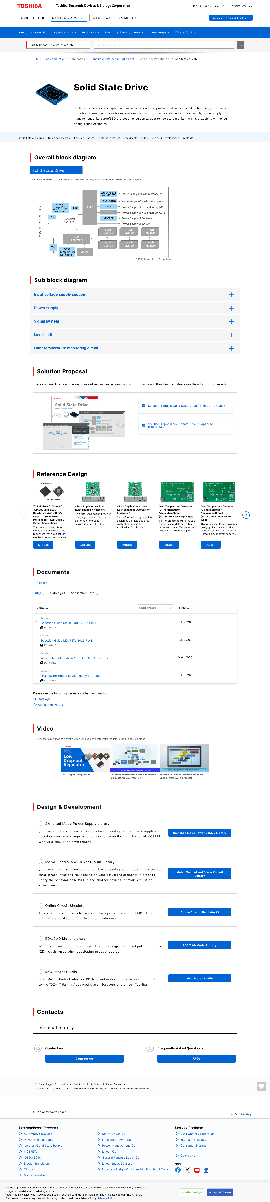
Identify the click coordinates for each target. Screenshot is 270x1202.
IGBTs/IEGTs (32, 1157)
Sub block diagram (59, 137)
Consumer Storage (193, 1145)
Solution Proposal (84, 137)
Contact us (84, 1058)
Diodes (29, 1169)
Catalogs (44, 699)
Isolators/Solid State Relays (43, 1145)
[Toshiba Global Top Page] (36, 6)
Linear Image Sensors (117, 1163)
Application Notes (50, 704)
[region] (135, 1192)
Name (40, 608)
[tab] (56, 170)
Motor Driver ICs (113, 1134)
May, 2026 (185, 657)
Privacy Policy (106, 1198)
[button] (210, 6)
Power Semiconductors (40, 1139)
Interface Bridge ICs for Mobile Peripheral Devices (137, 1169)
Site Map (245, 1114)
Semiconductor (54, 58)
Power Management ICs (118, 1145)
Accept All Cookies (220, 1192)
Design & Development (165, 137)
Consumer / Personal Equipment (112, 58)
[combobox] (164, 45)
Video (144, 137)
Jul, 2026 (184, 622)
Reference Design (109, 137)
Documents (130, 137)
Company (187, 1155)
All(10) (40, 593)
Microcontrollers (35, 1175)
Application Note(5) (84, 593)
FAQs (196, 1058)
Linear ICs (109, 1151)
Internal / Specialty (193, 1139)
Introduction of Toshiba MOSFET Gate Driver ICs (74, 658)
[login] (261, 1086)
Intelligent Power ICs (116, 1139)
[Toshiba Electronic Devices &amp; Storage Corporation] (93, 6)
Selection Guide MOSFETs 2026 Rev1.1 (67, 640)
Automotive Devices (38, 1134)
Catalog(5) (57, 593)
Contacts (187, 137)
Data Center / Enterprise (197, 1134)
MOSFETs (30, 1151)
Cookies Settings (192, 1192)
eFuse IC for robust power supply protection (71, 676)
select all (43, 582)
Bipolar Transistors (37, 1163)
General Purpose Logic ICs (120, 1157)
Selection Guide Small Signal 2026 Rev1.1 (68, 623)
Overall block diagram (31, 137)
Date (182, 608)
